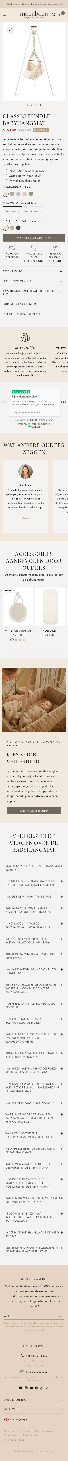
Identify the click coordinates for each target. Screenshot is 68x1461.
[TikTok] (41, 1388)
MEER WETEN (12, 1409)
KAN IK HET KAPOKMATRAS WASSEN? (29, 1103)
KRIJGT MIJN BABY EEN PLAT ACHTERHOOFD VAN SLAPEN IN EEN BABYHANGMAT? (28, 1217)
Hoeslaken (50, 630)
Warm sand (12, 228)
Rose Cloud (25, 194)
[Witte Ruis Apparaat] (18, 606)
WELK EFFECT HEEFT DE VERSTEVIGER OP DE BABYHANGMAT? (31, 1150)
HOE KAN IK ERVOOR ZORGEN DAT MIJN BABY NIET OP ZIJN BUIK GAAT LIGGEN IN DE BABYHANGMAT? (32, 1087)
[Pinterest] (36, 1388)
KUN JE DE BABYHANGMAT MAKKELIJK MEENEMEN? (30, 956)
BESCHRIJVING (12, 271)
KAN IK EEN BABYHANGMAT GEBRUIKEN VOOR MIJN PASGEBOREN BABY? (31, 1070)
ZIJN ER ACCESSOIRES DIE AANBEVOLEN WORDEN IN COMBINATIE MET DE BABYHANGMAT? (31, 988)
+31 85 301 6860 (37, 1356)
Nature (6, 194)
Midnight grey (18, 228)
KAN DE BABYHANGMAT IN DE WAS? (29, 896)
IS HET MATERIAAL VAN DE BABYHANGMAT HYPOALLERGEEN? (27, 925)
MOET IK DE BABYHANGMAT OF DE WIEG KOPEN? (32, 1234)
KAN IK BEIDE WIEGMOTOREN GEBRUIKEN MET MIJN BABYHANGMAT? (32, 1200)
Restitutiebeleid (31, 1435)
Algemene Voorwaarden (17, 1431)
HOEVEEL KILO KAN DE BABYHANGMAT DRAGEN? (30, 1005)
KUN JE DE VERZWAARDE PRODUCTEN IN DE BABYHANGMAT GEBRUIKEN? (31, 1249)
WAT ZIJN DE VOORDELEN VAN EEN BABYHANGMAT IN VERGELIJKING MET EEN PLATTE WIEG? (30, 1118)
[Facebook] (20, 1387)
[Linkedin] (47, 1387)
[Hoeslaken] (50, 606)
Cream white (6, 228)
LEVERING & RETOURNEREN (21, 314)
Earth (12, 194)
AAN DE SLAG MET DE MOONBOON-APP (28, 292)
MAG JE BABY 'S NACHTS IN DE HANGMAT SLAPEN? (32, 867)
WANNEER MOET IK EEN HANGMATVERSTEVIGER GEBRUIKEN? (29, 1135)
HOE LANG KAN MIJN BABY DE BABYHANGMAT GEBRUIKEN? (25, 1021)
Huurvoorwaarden (45, 1431)
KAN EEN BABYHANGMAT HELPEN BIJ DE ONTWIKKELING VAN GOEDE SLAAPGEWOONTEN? (31, 1037)
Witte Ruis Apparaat (18, 630)
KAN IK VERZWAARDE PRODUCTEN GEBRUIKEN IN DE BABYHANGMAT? (28, 1166)
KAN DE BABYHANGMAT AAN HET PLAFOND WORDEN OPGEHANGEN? (29, 910)
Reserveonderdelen (14, 1440)
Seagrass (31, 194)
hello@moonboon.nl (37, 1372)
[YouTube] (31, 1388)
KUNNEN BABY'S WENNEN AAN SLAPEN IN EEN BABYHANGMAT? (31, 1055)
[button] (34, 810)
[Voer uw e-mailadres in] (60, 1315)
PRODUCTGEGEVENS (17, 281)
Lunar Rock (18, 194)
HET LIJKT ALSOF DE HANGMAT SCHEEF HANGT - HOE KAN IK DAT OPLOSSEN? (30, 883)
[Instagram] (26, 1387)
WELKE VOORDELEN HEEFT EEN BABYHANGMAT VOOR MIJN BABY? (28, 940)
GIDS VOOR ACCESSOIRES (21, 304)
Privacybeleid (11, 1435)
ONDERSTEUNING (15, 1399)
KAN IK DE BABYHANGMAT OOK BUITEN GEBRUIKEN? (31, 971)
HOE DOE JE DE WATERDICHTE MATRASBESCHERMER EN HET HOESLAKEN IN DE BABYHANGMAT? (28, 1182)
